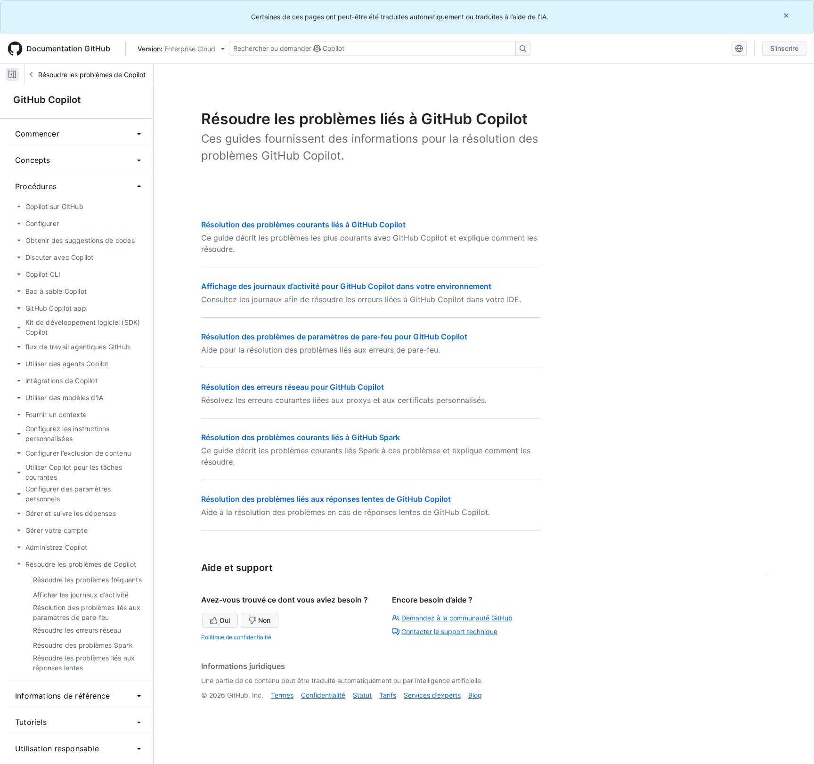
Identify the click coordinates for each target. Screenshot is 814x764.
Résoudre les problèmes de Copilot (92, 75)
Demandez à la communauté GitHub (457, 618)
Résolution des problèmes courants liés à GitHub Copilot (303, 224)
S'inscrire (784, 48)
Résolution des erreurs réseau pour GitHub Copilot (292, 387)
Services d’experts (432, 695)
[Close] (787, 15)
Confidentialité (323, 695)
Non (264, 620)
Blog (475, 695)
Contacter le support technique (449, 631)
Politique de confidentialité (236, 637)
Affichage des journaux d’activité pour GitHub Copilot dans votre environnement (346, 286)
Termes (282, 695)
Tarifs (387, 695)
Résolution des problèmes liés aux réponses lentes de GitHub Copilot (326, 499)
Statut (362, 695)
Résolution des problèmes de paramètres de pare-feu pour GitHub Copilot (334, 336)
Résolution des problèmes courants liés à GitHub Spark (300, 437)
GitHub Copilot (47, 99)
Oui (225, 620)
